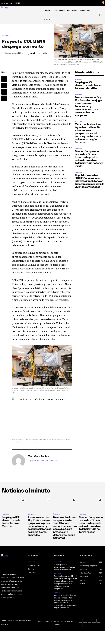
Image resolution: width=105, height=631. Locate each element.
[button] (100, 15)
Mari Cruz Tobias (39, 53)
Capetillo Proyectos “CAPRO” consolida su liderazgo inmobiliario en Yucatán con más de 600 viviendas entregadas (89, 181)
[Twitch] (94, 621)
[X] (4, 85)
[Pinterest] (4, 92)
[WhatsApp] (4, 98)
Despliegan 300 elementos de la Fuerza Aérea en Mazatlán (88, 85)
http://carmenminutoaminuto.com (43, 460)
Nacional (78, 79)
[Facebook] (4, 79)
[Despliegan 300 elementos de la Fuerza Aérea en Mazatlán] (14, 503)
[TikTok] (89, 621)
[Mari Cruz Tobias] (18, 460)
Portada (6, 35)
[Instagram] (85, 621)
